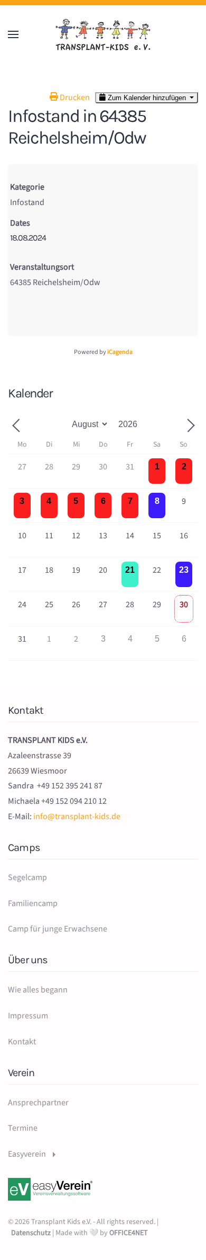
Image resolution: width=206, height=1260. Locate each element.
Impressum (28, 1016)
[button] (13, 34)
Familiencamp (33, 903)
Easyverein (27, 1154)
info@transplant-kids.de (76, 816)
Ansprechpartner (38, 1102)
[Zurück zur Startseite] (103, 34)
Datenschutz (31, 1233)
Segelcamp (27, 877)
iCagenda (120, 352)
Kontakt (22, 1042)
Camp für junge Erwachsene (57, 929)
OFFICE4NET (128, 1233)
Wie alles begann (38, 990)
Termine (23, 1128)
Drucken (74, 97)
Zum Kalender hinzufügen (147, 98)
